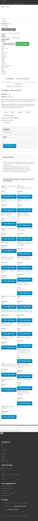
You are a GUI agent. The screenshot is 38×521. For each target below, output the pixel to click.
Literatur (3, 56)
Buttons (3, 70)
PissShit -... (4, 328)
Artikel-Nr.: (4, 94)
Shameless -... (21, 274)
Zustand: (3, 96)
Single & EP (4, 53)
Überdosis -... (5, 342)
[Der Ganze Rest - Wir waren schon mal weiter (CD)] (9, 365)
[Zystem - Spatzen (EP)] (25, 379)
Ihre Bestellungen (6, 486)
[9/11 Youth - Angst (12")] (25, 337)
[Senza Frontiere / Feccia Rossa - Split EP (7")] (9, 214)
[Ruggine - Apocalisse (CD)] (25, 201)
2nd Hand (3, 57)
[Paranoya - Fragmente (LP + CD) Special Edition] (25, 258)
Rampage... (4, 245)
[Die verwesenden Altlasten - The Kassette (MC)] (25, 215)
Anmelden (3, 0)
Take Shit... (20, 191)
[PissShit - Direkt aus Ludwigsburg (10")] (9, 324)
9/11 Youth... (20, 340)
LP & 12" (3, 54)
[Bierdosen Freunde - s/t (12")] (25, 297)
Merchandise (4, 67)
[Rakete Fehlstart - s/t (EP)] (9, 380)
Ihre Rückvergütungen (7, 488)
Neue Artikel (4, 467)
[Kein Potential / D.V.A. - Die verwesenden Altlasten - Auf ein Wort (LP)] (25, 351)
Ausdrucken (7, 122)
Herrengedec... (5, 411)
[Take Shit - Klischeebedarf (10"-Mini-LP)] (25, 187)
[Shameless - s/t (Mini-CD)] (25, 271)
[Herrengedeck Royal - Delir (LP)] (9, 407)
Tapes (2, 59)
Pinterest (27, 112)
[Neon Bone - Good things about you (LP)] (25, 229)
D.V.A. (3, 62)
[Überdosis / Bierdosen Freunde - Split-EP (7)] (9, 258)
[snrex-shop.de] (19, 12)
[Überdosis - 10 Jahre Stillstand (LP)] (9, 338)
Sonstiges (3, 73)
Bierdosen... (20, 301)
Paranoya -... (20, 262)
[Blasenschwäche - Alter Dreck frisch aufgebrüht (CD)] (25, 311)
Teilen (12, 112)
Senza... (3, 218)
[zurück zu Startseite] (3, 79)
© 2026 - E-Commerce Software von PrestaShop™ (14, 516)
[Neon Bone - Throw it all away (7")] (9, 201)
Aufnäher (3, 71)
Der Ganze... (4, 369)
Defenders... (20, 398)
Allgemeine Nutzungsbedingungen (10, 474)
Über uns (3, 477)
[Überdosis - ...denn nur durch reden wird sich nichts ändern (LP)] (25, 244)
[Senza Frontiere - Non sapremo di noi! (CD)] (25, 284)
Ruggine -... (20, 205)
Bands (3, 60)
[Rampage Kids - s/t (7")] (9, 242)
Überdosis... (20, 248)
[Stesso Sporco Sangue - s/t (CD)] (9, 229)
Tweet (5, 112)
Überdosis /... (5, 262)
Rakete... (3, 384)
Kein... (19, 355)
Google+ (19, 112)
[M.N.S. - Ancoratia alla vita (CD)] (9, 187)
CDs (2, 49)
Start (2, 472)
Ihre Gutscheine (5, 495)
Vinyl (2, 51)
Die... (18, 220)
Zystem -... (20, 383)
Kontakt (3, 2)
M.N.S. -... (4, 191)
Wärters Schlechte (6, 65)
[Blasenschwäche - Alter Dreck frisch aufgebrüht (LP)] (9, 311)
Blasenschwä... (5, 315)
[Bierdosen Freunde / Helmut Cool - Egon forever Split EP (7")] (25, 366)
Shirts (2, 68)
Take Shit (3, 64)
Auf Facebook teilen (8, 115)
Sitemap (3, 479)
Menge (5, 137)
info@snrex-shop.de (13, 509)
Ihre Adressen (5, 491)
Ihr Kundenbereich (8, 483)
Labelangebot (4, 48)
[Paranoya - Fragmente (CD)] (9, 272)
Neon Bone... (5, 205)
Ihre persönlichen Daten (7, 493)
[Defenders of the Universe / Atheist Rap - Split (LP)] (25, 393)
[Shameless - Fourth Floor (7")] (9, 297)
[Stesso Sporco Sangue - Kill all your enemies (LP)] (25, 324)
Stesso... (3, 233)
